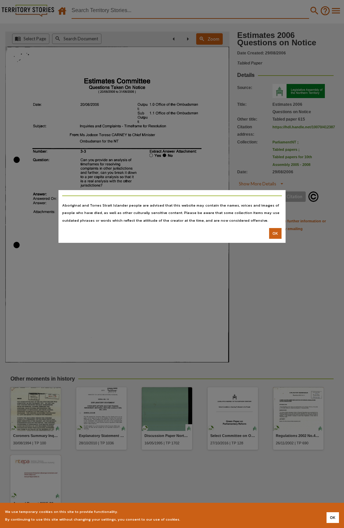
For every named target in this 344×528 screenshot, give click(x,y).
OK (275, 233)
